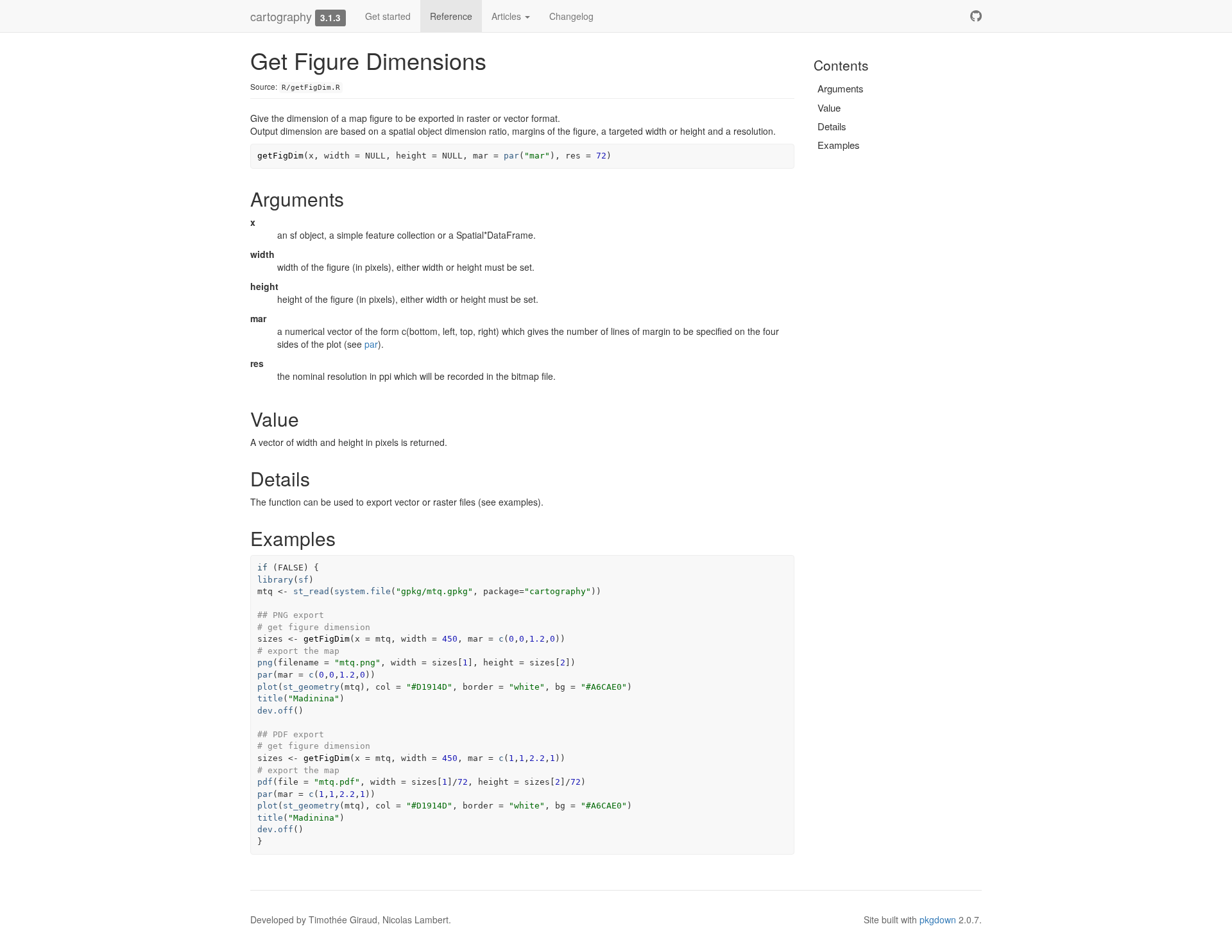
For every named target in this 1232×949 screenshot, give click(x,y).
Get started (388, 16)
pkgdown (938, 919)
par (511, 155)
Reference (451, 16)
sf (303, 580)
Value (829, 107)
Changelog (571, 16)
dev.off (275, 710)
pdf (265, 782)
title (270, 698)
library (275, 580)
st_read (311, 591)
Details (831, 126)
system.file (362, 591)
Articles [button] (508, 16)
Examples (838, 144)
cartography (281, 16)
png (265, 662)
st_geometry (311, 687)
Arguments (840, 88)
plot (267, 687)
